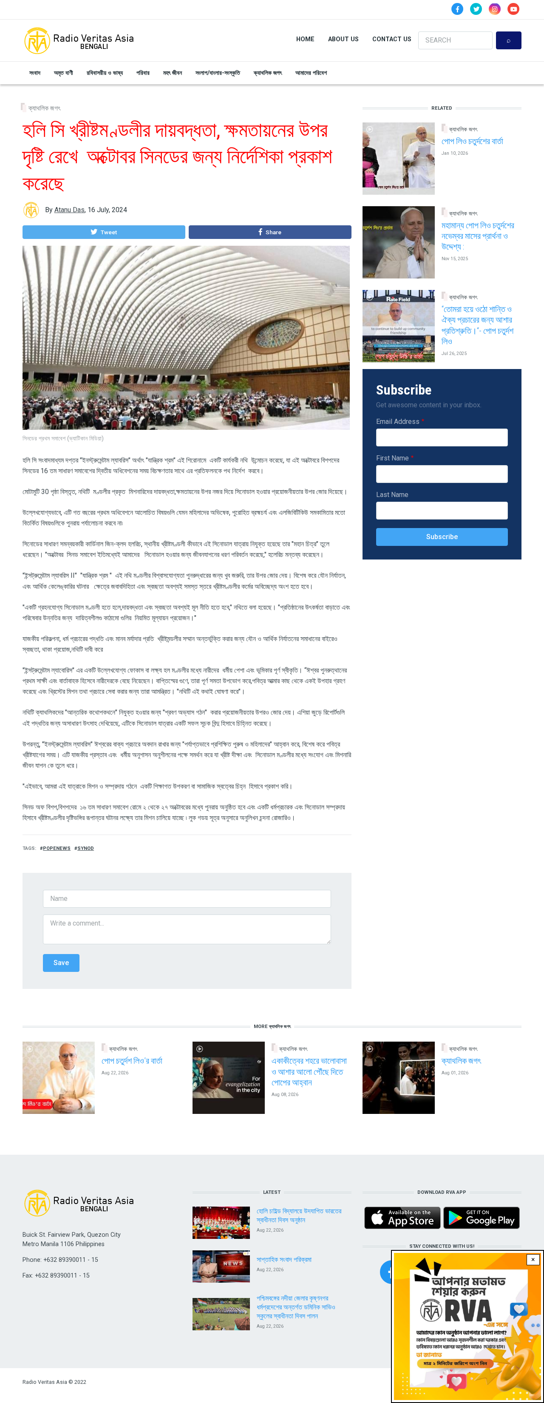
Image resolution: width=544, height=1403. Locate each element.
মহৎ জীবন (172, 72)
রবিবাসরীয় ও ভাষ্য (105, 72)
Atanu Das (69, 210)
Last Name (392, 495)
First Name (392, 458)
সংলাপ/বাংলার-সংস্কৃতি (218, 72)
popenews (57, 848)
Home (305, 39)
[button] (104, 232)
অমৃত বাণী (63, 72)
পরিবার (143, 72)
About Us (343, 39)
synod (85, 848)
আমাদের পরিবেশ (311, 72)
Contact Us (391, 39)
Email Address (397, 421)
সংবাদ (34, 72)
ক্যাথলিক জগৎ (268, 72)
